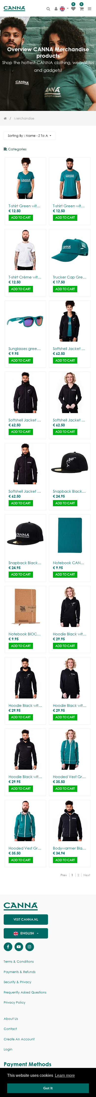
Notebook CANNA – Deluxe (69, 562)
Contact (10, 1029)
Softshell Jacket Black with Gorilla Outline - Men (25, 420)
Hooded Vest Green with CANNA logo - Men (25, 848)
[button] (29, 136)
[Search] (88, 134)
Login (8, 1049)
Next (86, 875)
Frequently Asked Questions (25, 992)
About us (11, 1019)
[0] (73, 8)
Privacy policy (14, 1002)
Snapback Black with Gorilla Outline (69, 491)
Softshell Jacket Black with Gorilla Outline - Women (69, 348)
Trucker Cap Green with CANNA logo (69, 277)
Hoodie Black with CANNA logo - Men (25, 776)
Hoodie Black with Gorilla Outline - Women (69, 633)
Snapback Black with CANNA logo (25, 562)
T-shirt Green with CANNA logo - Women (25, 205)
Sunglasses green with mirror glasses (25, 348)
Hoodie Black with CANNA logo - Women (69, 705)
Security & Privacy (17, 982)
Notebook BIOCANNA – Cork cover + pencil (25, 633)
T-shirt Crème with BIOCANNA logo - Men (25, 277)
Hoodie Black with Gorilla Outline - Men (25, 705)
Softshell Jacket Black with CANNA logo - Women (69, 420)
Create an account (19, 1039)
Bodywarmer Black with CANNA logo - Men (69, 848)
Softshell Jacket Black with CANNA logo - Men (25, 491)
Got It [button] (48, 1088)
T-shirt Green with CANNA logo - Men (69, 205)
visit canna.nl (26, 919)
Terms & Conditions (19, 961)
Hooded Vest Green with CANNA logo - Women (69, 776)
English (27, 933)
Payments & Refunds (19, 972)
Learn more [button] (65, 1075)
